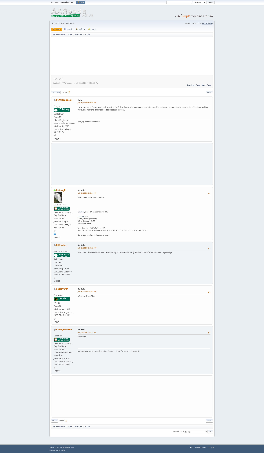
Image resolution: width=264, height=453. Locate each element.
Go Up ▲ (211, 447)
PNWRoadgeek (64, 99)
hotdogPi (61, 190)
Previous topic (193, 85)
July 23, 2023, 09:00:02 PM (87, 248)
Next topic (206, 85)
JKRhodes (61, 245)
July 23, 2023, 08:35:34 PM (87, 193)
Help (191, 447)
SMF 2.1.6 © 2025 (56, 447)
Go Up (54, 421)
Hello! (80, 100)
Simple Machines (68, 447)
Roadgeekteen (64, 329)
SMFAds (52, 450)
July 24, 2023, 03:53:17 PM (87, 292)
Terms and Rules (200, 447)
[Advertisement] (132, 57)
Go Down (56, 92)
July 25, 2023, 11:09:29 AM (87, 332)
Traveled (81, 216)
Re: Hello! (81, 190)
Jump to (176, 431)
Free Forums (61, 450)
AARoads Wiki (207, 23)
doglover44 (62, 288)
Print (209, 92)
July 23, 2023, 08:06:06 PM (87, 103)
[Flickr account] (55, 234)
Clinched (81, 212)
